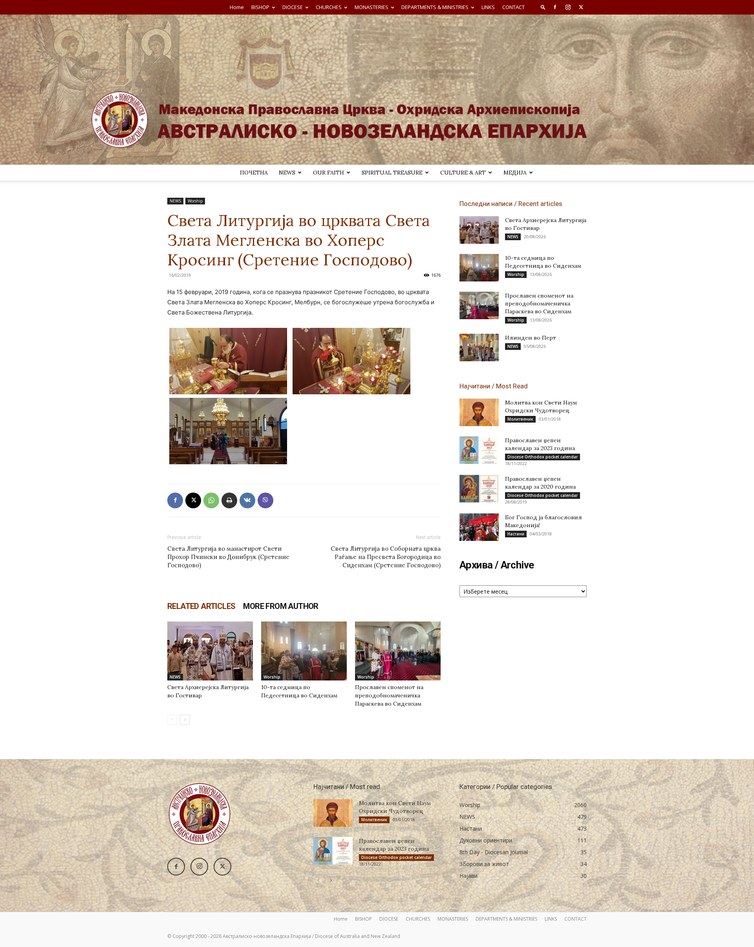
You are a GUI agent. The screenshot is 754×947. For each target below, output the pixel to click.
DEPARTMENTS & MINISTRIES (435, 7)
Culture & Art (463, 172)
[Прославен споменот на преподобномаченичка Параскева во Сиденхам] (398, 651)
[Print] (229, 500)
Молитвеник (520, 419)
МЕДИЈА (515, 172)
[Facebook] (555, 7)
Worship (195, 201)
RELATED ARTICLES (201, 606)
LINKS (488, 7)
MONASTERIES (371, 7)
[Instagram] (568, 7)
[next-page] (185, 720)
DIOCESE (292, 7)
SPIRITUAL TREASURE (392, 172)
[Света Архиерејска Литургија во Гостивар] (210, 651)
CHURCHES (329, 7)
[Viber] (265, 500)
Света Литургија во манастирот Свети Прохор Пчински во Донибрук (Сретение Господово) (228, 557)
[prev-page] (172, 720)
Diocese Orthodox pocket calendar (542, 457)
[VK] (247, 500)
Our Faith (328, 172)
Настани (515, 534)
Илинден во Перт (530, 337)
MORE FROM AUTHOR (280, 606)
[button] (543, 7)
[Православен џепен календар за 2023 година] (479, 450)
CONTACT (513, 7)
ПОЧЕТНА (254, 172)
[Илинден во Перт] (479, 347)
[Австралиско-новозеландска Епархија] (377, 90)
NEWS (287, 172)
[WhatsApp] (211, 500)
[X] (581, 7)
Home (237, 7)
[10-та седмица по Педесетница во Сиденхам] (304, 651)
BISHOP (260, 7)
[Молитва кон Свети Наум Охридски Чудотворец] (479, 412)
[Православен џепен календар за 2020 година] (479, 488)
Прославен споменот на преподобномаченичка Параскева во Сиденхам (389, 695)
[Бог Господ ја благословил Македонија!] (479, 527)
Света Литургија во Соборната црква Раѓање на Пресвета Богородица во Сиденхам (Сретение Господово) (386, 557)
